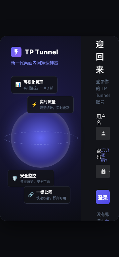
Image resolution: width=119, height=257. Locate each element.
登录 (103, 197)
